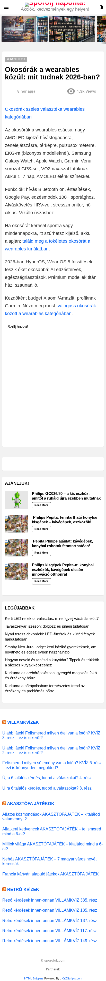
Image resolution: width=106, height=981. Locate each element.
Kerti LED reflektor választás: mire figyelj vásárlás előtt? (52, 618)
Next (103, 29)
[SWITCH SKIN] (102, 7)
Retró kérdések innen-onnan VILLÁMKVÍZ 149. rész (49, 940)
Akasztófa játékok (30, 803)
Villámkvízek (23, 722)
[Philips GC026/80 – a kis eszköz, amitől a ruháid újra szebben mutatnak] (16, 500)
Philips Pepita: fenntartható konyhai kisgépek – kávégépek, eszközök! (64, 519)
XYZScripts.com (72, 978)
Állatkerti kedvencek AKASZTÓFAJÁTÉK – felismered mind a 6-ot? (51, 831)
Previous (2, 29)
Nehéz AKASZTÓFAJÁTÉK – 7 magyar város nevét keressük (49, 861)
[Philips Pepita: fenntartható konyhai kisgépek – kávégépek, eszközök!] (16, 524)
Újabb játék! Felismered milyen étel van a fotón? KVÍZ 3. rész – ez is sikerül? (51, 735)
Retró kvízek (23, 889)
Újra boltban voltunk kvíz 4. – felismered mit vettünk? (70, 36)
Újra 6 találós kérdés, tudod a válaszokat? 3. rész (47, 788)
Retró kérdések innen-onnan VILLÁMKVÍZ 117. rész (49, 930)
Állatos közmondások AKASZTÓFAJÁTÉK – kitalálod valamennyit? (51, 816)
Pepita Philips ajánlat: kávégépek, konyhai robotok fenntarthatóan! (62, 543)
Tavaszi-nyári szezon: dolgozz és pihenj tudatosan (47, 626)
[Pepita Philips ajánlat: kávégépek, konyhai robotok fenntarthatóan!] (16, 547)
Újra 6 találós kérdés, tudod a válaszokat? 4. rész (47, 777)
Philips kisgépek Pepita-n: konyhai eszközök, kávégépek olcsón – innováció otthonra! (63, 569)
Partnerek (53, 969)
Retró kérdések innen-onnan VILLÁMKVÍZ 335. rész (49, 900)
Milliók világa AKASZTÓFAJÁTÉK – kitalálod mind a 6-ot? (52, 846)
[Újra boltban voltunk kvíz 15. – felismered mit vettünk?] (25, 29)
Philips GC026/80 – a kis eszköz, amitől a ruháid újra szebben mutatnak (66, 495)
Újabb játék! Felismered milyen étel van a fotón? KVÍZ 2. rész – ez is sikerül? (51, 750)
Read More (41, 505)
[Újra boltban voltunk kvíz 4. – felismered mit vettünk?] (72, 29)
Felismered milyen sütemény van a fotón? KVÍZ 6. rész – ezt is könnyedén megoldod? (52, 765)
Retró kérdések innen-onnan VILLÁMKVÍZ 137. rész (49, 920)
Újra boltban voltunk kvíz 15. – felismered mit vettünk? (23, 36)
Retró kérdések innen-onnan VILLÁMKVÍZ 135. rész (49, 910)
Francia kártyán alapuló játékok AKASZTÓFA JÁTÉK (50, 874)
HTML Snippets (33, 978)
